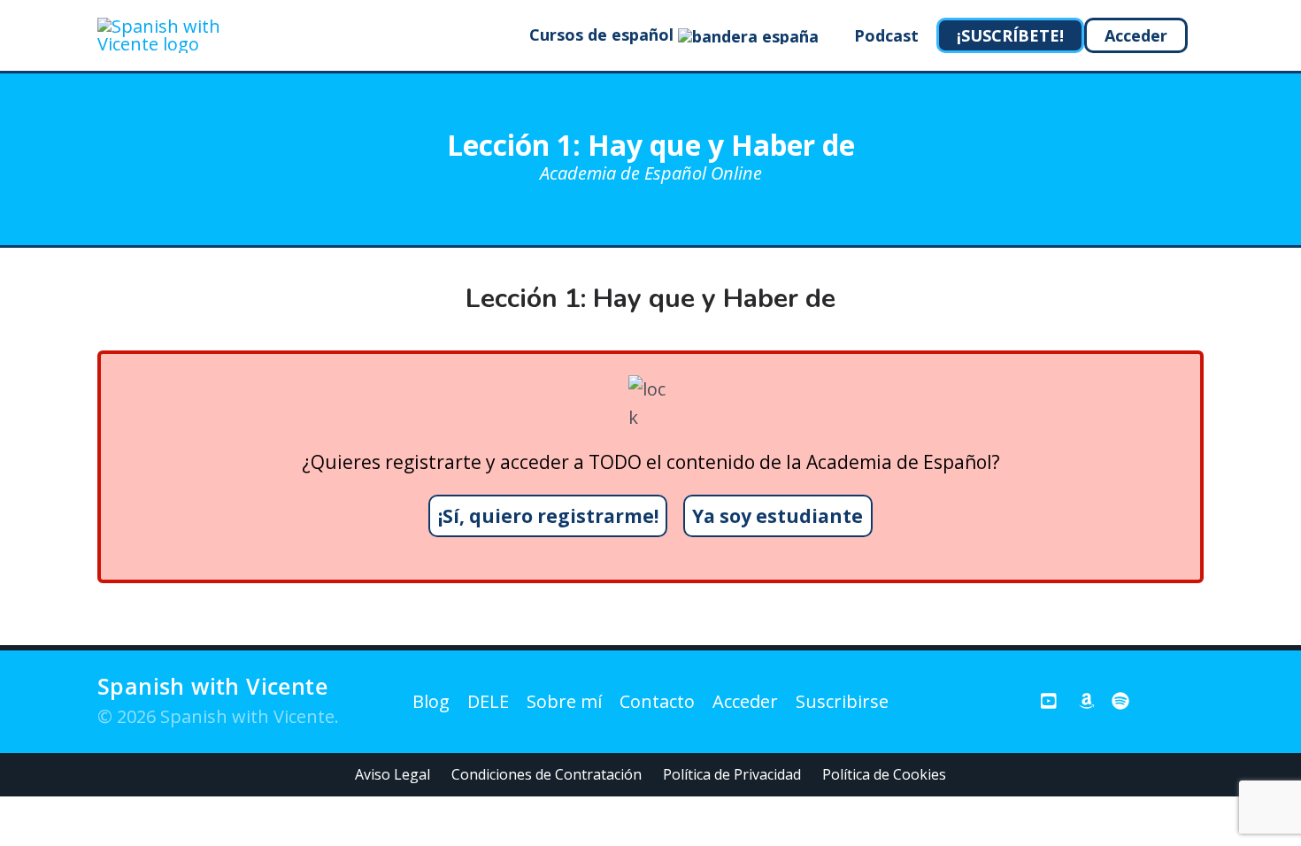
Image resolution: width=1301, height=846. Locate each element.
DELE (488, 701)
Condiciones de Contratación (546, 774)
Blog (431, 701)
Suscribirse (842, 701)
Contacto (657, 701)
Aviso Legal (392, 774)
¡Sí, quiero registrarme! (548, 516)
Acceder (745, 701)
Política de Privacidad (732, 774)
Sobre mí (564, 701)
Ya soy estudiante (777, 516)
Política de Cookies (884, 774)
